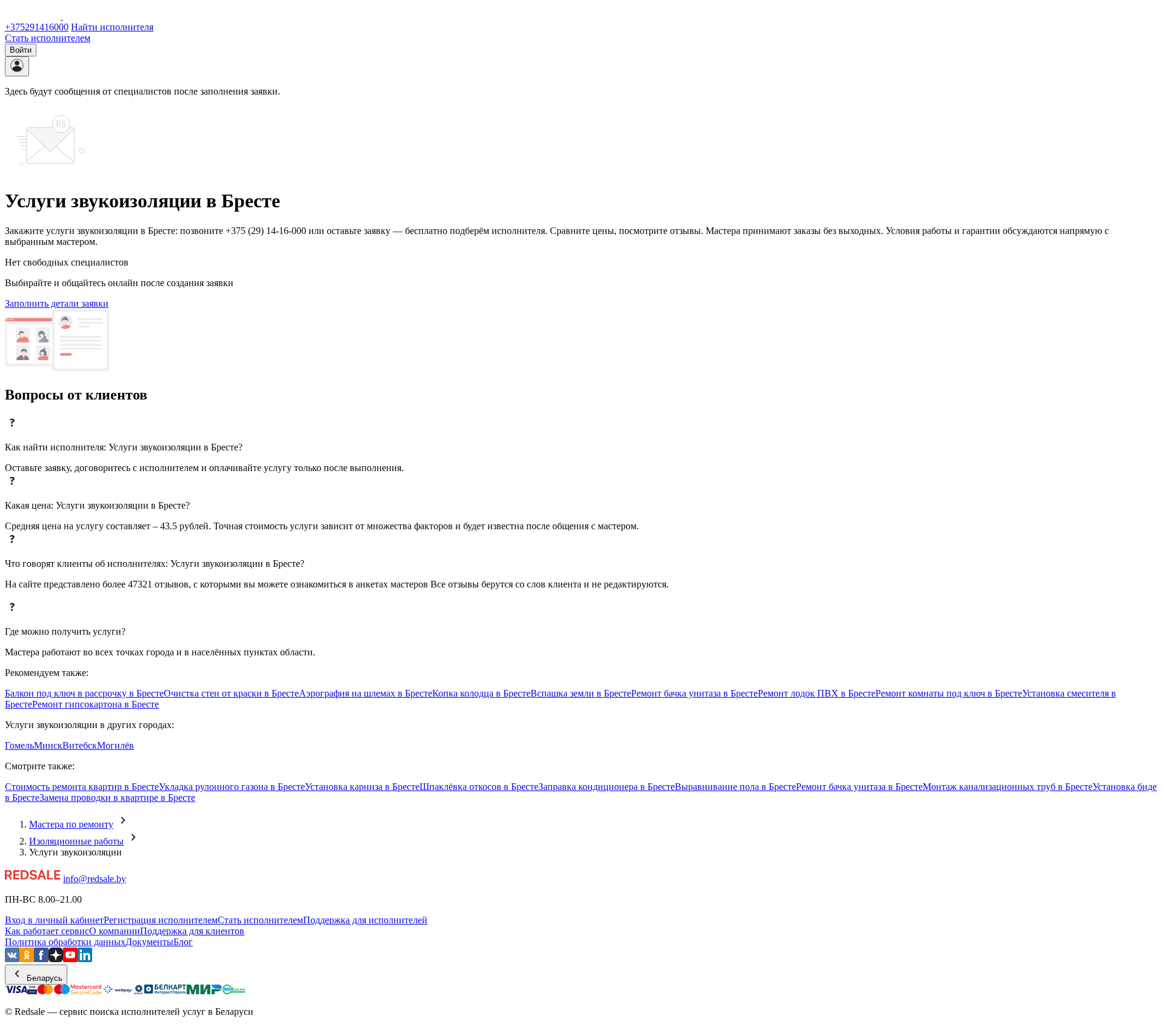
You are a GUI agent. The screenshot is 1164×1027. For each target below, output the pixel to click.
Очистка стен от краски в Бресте (231, 693)
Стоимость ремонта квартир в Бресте (82, 786)
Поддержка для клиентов (192, 931)
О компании (114, 931)
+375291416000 (37, 27)
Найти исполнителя (112, 27)
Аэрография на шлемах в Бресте (365, 693)
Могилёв (115, 745)
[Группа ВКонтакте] (12, 959)
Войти (21, 50)
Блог (183, 942)
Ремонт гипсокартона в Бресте (95, 704)
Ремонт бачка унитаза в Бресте (694, 693)
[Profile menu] (17, 66)
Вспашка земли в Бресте (580, 693)
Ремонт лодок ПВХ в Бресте (816, 693)
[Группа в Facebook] (41, 959)
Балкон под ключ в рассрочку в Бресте (84, 693)
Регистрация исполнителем (161, 920)
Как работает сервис (47, 931)
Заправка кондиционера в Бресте (606, 786)
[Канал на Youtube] (70, 959)
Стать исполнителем (47, 38)
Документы (149, 942)
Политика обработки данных (65, 942)
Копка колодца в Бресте (481, 693)
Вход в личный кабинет (54, 920)
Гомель (19, 745)
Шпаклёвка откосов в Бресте (479, 786)
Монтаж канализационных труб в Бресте (1007, 786)
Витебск (79, 745)
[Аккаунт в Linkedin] (85, 959)
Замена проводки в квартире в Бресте (117, 797)
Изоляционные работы (76, 841)
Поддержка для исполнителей (365, 920)
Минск (48, 745)
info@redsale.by (94, 879)
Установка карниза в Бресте (362, 786)
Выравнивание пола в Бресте (735, 786)
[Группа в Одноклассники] (26, 959)
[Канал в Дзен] (55, 959)
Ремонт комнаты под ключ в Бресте (948, 693)
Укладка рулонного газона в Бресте (232, 786)
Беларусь (43, 978)
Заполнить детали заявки (57, 303)
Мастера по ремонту (71, 824)
